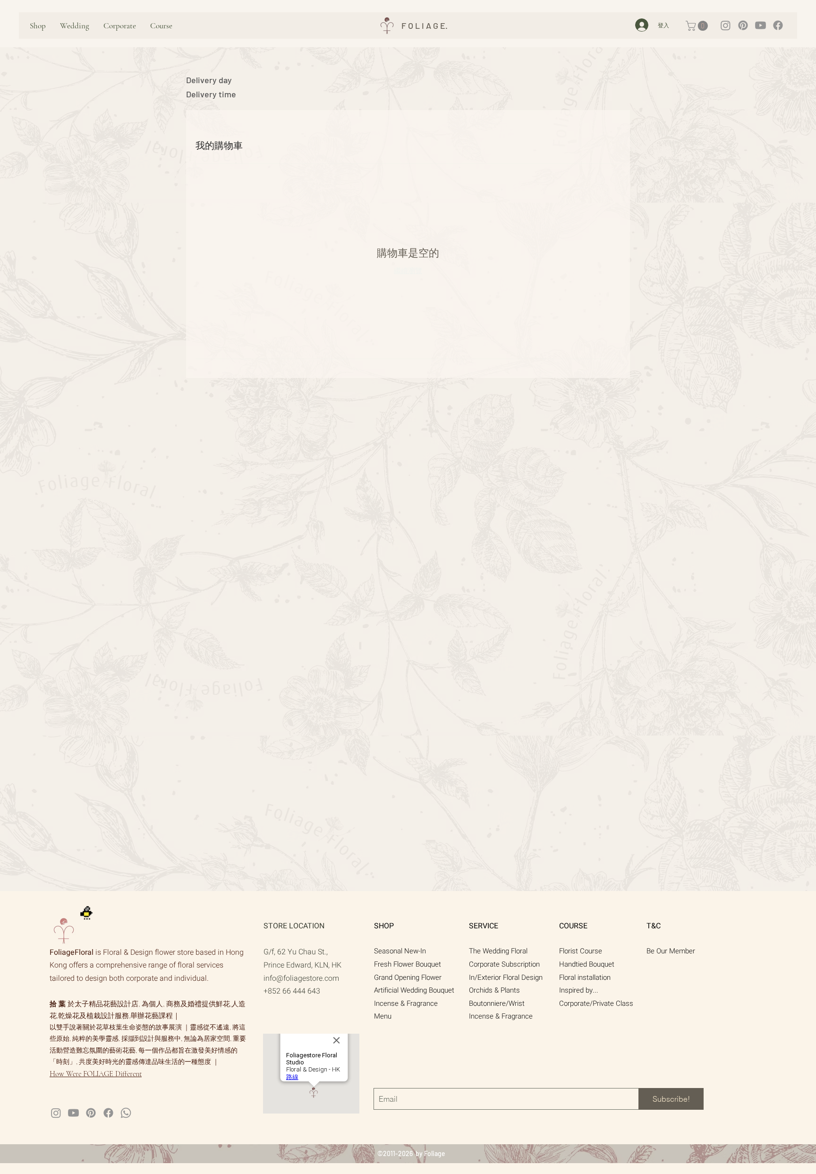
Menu (382, 1016)
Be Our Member (670, 951)
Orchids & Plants (494, 990)
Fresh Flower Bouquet (407, 964)
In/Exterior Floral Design (506, 977)
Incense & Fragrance (406, 1003)
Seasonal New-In (400, 951)
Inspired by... (578, 990)
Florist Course (580, 951)
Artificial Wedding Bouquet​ (414, 990)
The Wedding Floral (498, 951)
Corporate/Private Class (596, 1003)
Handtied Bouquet (586, 964)
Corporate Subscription (504, 964)
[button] (698, 26)
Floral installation (585, 977)
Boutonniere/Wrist (497, 1003)
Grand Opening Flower (408, 977)
